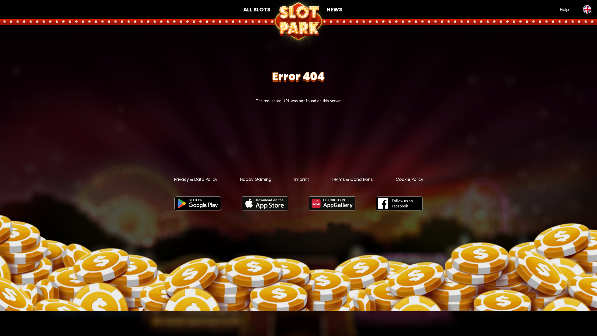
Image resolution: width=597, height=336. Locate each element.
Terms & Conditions (352, 179)
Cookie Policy (409, 179)
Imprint (301, 179)
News (334, 9)
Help (564, 9)
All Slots (257, 9)
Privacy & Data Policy (195, 179)
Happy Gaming (255, 179)
